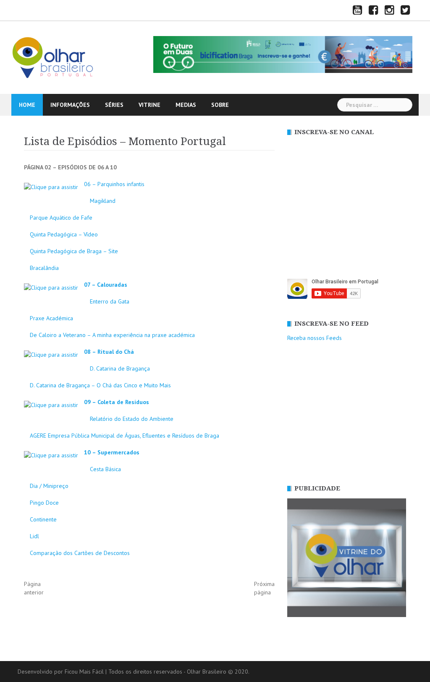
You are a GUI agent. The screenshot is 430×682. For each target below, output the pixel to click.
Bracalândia (44, 268)
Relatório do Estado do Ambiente (131, 419)
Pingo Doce (44, 502)
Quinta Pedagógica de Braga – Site (74, 251)
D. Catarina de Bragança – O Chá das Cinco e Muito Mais (100, 385)
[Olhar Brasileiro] (53, 57)
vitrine (149, 105)
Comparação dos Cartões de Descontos (80, 553)
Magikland (102, 201)
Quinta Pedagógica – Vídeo (64, 234)
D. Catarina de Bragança (120, 368)
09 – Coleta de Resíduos (116, 402)
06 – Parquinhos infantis (114, 184)
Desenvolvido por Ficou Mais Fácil (61, 671)
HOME (27, 105)
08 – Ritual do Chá (109, 351)
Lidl (34, 536)
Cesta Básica (105, 469)
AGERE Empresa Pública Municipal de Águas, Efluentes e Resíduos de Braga (124, 435)
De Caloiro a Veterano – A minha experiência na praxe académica (112, 335)
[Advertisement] (346, 413)
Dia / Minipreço (49, 486)
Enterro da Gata (109, 301)
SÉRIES (114, 105)
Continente (43, 519)
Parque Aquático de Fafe (61, 217)
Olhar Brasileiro (206, 671)
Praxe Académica (51, 318)
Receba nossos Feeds (314, 338)
